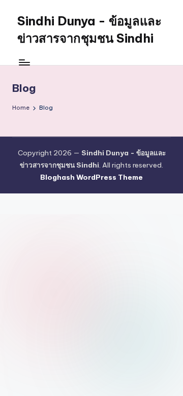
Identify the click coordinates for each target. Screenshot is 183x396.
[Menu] (24, 62)
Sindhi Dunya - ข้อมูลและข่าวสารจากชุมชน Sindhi (89, 29)
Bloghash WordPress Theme (91, 177)
